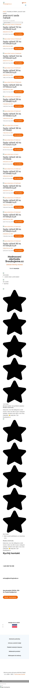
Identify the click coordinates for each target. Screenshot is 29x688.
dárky (12, 656)
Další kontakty (10, 597)
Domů (4, 11)
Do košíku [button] (18, 34)
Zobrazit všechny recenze (14, 264)
